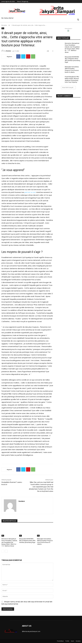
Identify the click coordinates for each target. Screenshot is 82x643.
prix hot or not (30, 192)
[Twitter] (73, 1)
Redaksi (8, 51)
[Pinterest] (28, 56)
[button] (78, 19)
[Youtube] (79, 1)
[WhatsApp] (33, 56)
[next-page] (6, 551)
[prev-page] (2, 551)
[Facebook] (67, 1)
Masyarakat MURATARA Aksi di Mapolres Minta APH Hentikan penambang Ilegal (27, 540)
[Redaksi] (2, 51)
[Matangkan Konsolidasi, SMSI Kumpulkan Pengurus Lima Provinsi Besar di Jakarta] (45, 531)
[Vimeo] (76, 1)
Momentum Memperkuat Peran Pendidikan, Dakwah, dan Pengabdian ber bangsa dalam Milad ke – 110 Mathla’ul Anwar (9, 542)
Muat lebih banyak (67, 87)
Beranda (4, 25)
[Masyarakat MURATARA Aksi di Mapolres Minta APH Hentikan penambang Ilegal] (27, 531)
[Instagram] (70, 1)
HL (9, 25)
